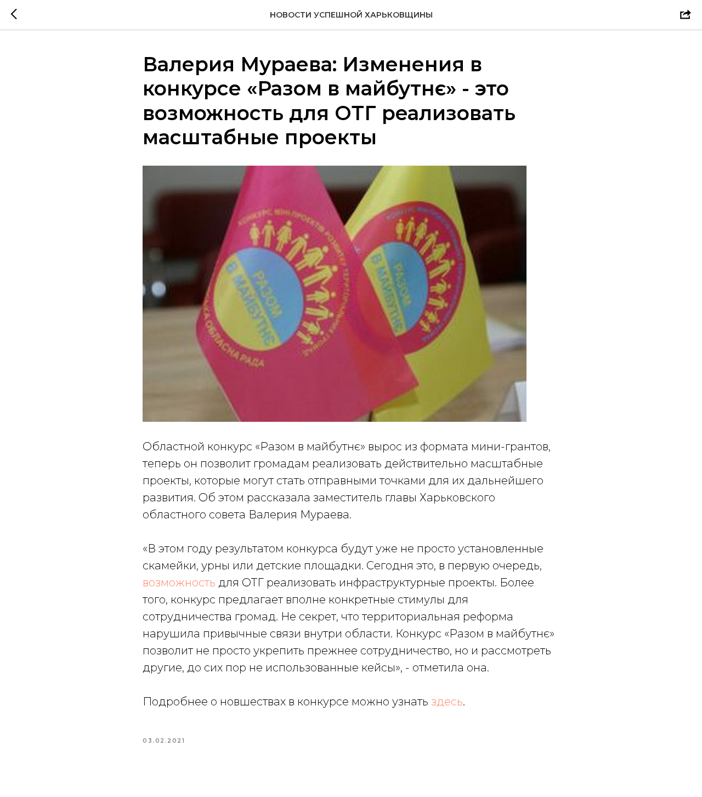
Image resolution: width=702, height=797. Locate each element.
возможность (179, 582)
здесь (447, 701)
